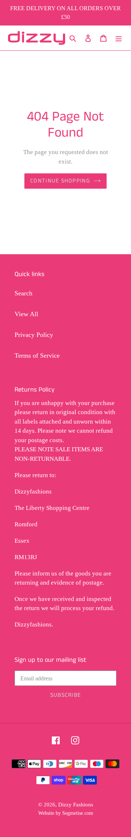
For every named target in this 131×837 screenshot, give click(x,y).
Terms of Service (37, 355)
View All (26, 314)
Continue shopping (60, 181)
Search (23, 293)
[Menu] (118, 38)
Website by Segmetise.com (65, 813)
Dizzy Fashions (75, 804)
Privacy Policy (34, 334)
